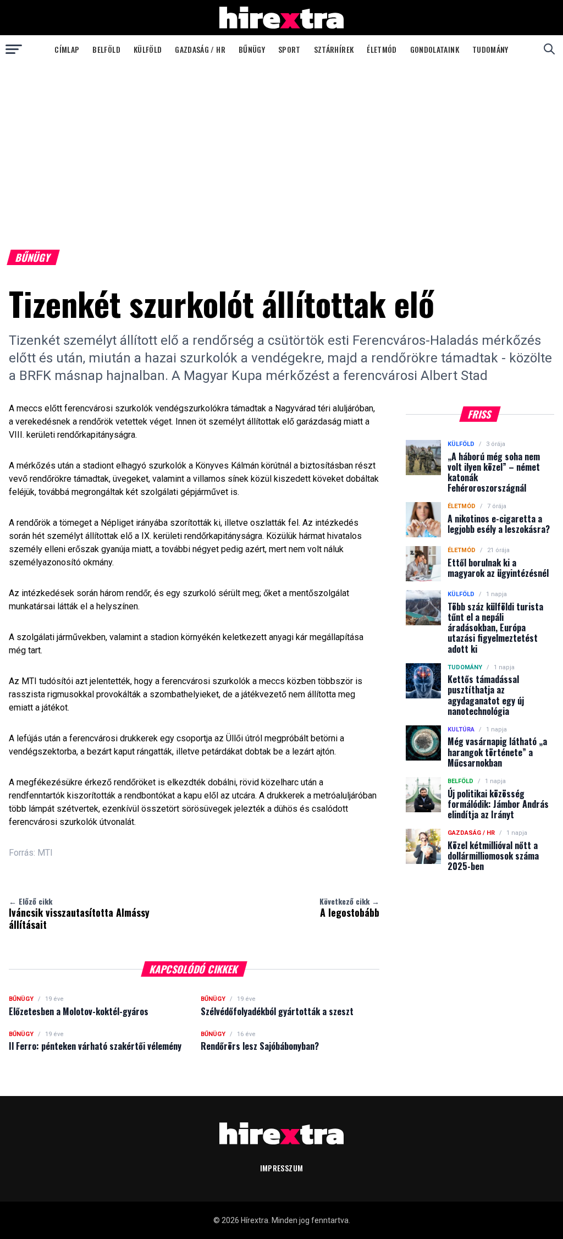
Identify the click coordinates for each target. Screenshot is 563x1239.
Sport (289, 49)
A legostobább (349, 907)
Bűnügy (252, 49)
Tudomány (490, 49)
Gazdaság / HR (200, 49)
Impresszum (281, 1168)
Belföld (106, 49)
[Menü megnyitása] (13, 49)
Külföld (148, 49)
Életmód (381, 49)
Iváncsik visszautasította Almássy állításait (79, 913)
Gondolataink (434, 49)
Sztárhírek (334, 49)
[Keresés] (549, 49)
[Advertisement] (281, 145)
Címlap (66, 49)
